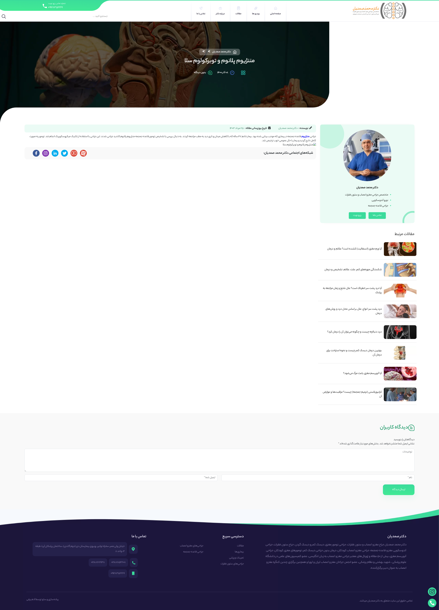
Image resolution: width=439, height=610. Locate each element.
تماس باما (377, 215)
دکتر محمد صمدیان (221, 52)
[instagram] (432, 591)
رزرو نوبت (357, 215)
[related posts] (400, 249)
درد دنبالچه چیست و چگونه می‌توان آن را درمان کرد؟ (354, 332)
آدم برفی (30, 600)
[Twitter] (65, 153)
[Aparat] (83, 153)
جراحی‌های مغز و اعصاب (191, 546)
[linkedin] (55, 153)
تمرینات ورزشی (236, 558)
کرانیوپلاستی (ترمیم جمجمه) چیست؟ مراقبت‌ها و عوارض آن (352, 394)
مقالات (240, 546)
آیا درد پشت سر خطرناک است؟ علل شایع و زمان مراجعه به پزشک (352, 290)
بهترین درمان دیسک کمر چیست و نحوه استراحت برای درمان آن (354, 353)
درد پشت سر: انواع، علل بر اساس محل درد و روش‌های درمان (353, 311)
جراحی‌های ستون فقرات (232, 564)
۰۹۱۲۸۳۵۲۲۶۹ (55, 7)
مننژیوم (305, 137)
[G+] (74, 153)
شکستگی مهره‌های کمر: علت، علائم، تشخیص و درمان (353, 270)
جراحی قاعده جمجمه (193, 552)
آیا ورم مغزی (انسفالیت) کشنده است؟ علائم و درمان (354, 249)
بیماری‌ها (239, 552)
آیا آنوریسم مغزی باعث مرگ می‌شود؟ (362, 373)
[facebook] (36, 153)
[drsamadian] (46, 153)
